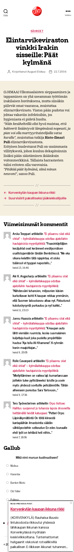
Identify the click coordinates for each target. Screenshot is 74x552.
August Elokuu (36, 71)
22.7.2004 (60, 71)
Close (71, 503)
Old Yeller (15, 491)
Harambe (15, 474)
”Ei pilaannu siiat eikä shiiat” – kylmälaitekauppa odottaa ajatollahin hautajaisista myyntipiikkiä (41, 238)
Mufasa (14, 465)
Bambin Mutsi (17, 482)
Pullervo (14, 499)
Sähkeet (37, 31)
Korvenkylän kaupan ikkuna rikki (37, 509)
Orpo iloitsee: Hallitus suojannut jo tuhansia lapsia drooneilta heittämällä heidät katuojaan (41, 407)
